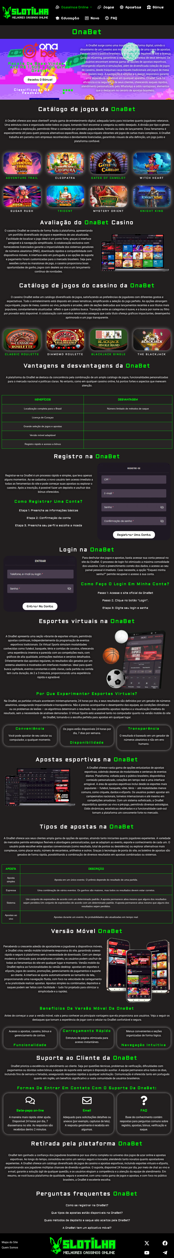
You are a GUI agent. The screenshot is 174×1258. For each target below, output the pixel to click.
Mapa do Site (10, 1242)
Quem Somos (10, 1247)
